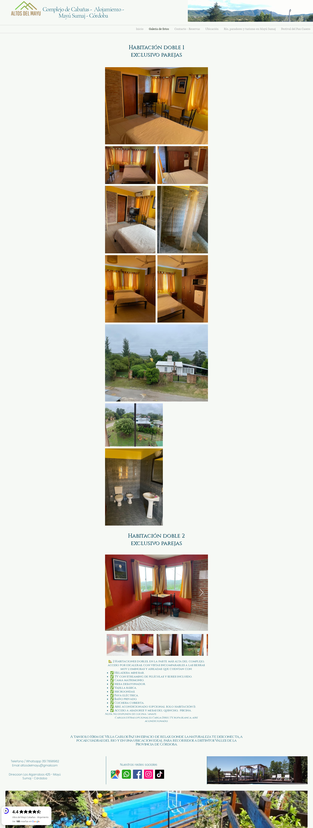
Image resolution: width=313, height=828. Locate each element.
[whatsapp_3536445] (126, 774)
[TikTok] (159, 774)
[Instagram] (148, 774)
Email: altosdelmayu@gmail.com (35, 765)
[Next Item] (202, 592)
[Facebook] (137, 774)
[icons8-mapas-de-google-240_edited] (115, 774)
